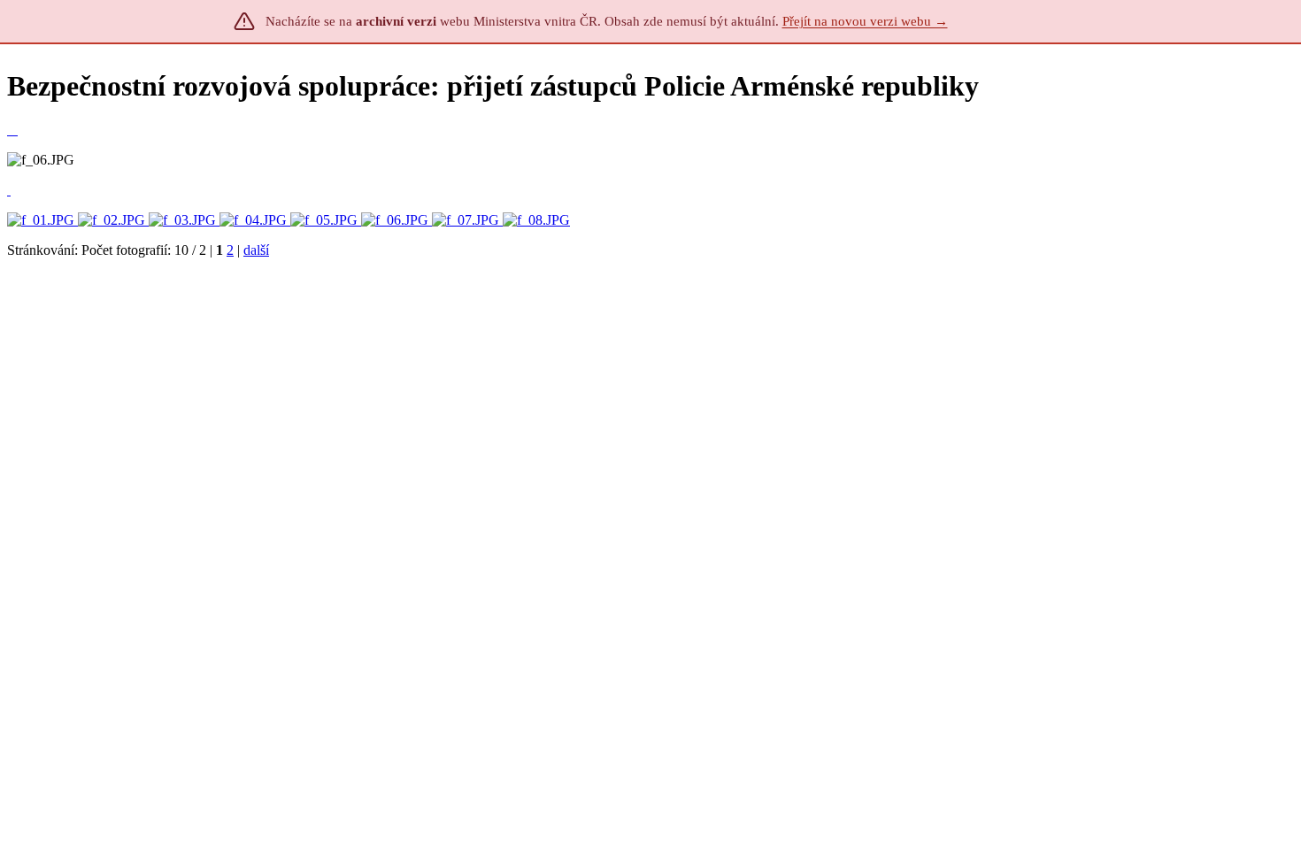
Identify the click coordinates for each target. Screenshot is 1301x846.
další (256, 250)
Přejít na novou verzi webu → (865, 21)
